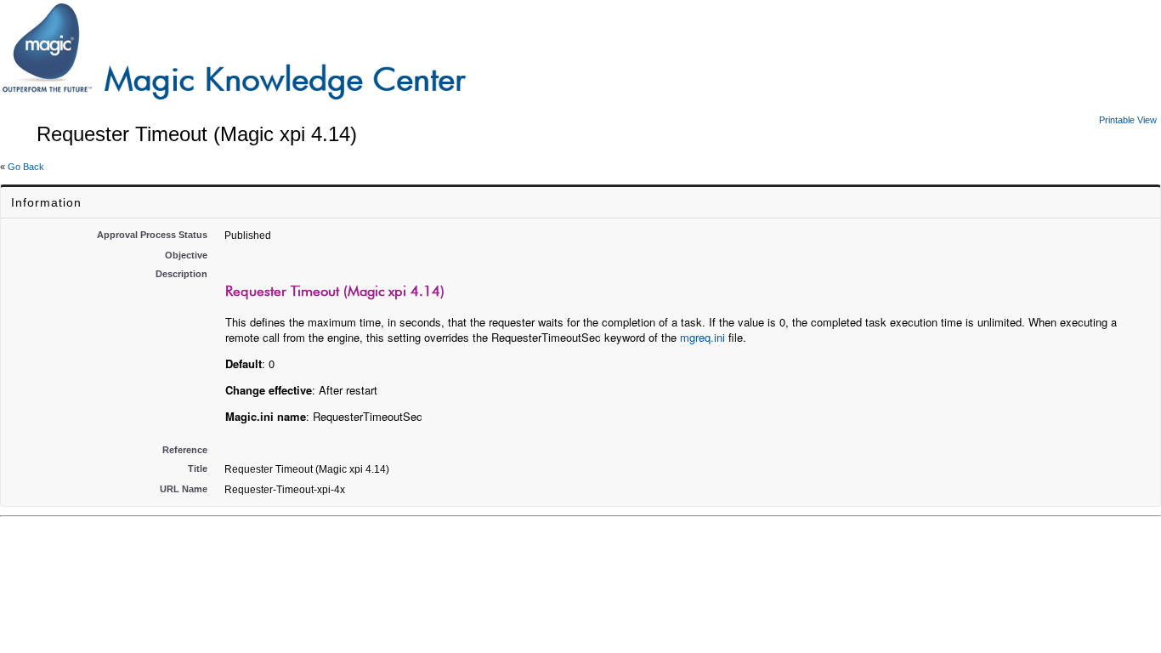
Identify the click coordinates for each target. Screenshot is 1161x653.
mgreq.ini (702, 337)
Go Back (26, 167)
